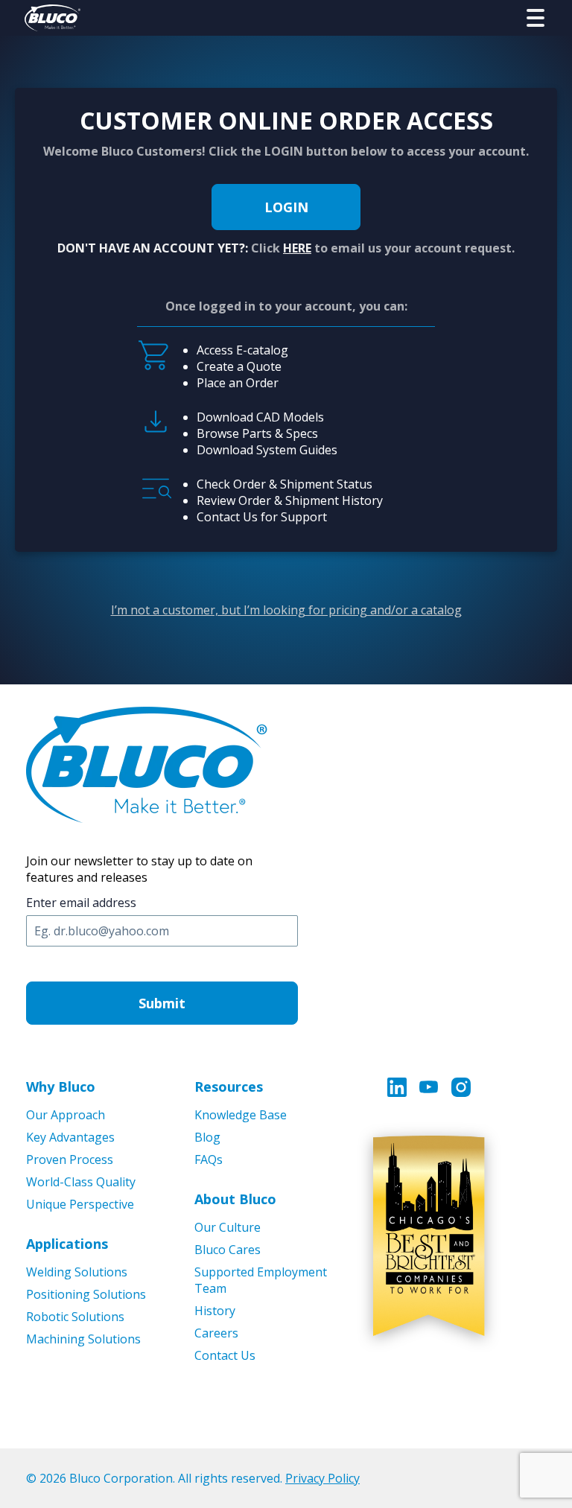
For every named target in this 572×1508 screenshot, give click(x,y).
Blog (207, 1137)
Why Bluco (60, 1086)
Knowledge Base (240, 1115)
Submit (162, 1003)
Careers (216, 1333)
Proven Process (69, 1159)
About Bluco (235, 1199)
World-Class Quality (81, 1182)
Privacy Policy (322, 1478)
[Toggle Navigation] (535, 18)
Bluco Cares (227, 1249)
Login (286, 207)
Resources (228, 1086)
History (214, 1310)
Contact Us (224, 1355)
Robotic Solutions (75, 1316)
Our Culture (227, 1227)
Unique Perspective (80, 1204)
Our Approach (65, 1115)
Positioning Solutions (86, 1294)
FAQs (208, 1159)
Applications (67, 1244)
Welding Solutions (76, 1272)
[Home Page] (52, 17)
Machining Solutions (83, 1339)
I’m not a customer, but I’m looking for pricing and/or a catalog (286, 610)
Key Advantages (70, 1137)
